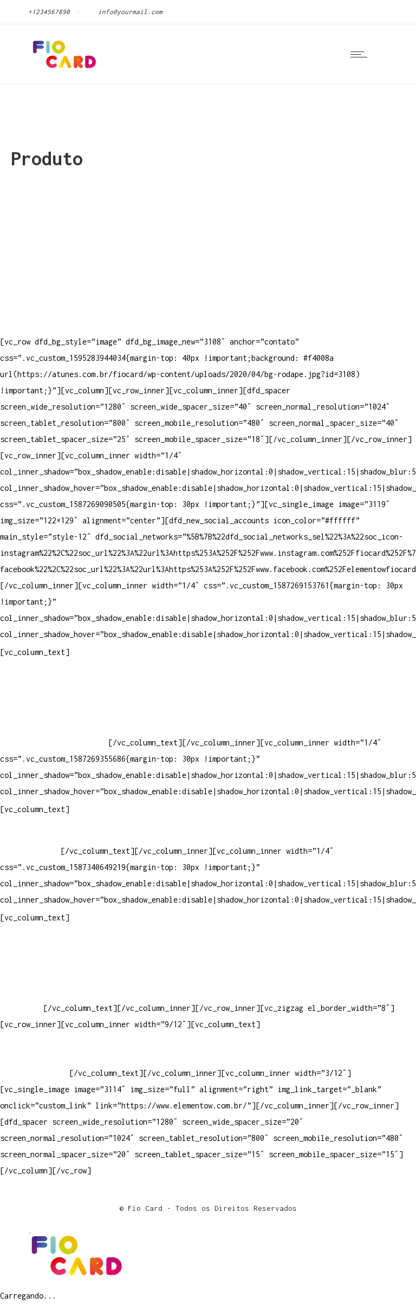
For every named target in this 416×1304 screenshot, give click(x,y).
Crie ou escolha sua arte (52, 943)
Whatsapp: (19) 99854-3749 (54, 742)
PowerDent (19, 1008)
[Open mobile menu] (361, 54)
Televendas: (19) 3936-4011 (56, 677)
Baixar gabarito (32, 959)
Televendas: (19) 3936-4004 (56, 693)
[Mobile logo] (73, 1279)
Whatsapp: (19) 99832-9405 (54, 726)
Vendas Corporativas (41, 975)
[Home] (62, 70)
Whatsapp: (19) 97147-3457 (54, 710)
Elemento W (21, 991)
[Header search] (391, 54)
